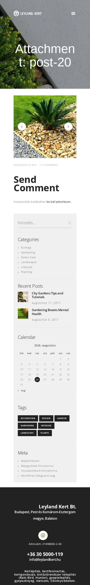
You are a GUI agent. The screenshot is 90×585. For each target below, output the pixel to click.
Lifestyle (26, 267)
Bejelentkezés (30, 461)
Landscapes (29, 262)
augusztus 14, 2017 (25, 164)
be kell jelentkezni (59, 202)
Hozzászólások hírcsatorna (39, 470)
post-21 (71, 126)
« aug (22, 390)
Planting (26, 272)
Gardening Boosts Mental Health (50, 312)
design (46, 418)
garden (62, 418)
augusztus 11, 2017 (46, 303)
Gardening (28, 252)
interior (46, 425)
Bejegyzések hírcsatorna (37, 466)
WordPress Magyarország (38, 475)
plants (45, 433)
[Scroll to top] (83, 578)
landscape (27, 433)
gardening (27, 425)
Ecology (26, 247)
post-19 (22, 126)
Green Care (28, 257)
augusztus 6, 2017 (45, 320)
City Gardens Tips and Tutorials (47, 295)
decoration (28, 418)
